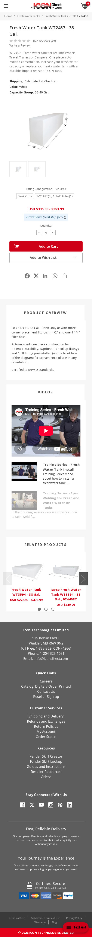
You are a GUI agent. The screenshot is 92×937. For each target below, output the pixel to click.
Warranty (40, 922)
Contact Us (46, 691)
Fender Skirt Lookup (46, 761)
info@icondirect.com (51, 658)
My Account (46, 731)
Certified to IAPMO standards (32, 370)
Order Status (46, 736)
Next (83, 578)
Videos (45, 392)
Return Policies (46, 726)
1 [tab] (39, 609)
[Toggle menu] (6, 6)
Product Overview (45, 312)
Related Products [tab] (45, 544)
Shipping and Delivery (46, 716)
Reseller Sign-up (46, 696)
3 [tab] (52, 609)
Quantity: (46, 225)
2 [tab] (45, 609)
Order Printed (59, 686)
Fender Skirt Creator (46, 756)
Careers (46, 681)
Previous (7, 578)
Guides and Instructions (46, 766)
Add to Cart (48, 246)
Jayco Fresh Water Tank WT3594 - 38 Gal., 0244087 (65, 594)
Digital (40, 686)
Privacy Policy (74, 918)
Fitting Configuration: (46, 189)
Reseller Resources (46, 771)
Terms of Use (17, 918)
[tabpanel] (26, 579)
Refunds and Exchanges (46, 721)
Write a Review (20, 45)
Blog (54, 922)
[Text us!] (75, 928)
